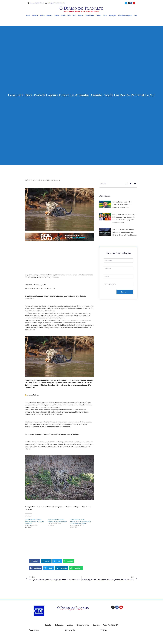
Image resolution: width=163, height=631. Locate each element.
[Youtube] (134, 3)
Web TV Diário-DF (110, 625)
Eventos (96, 625)
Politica (42, 15)
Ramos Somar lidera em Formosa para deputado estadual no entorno (121, 204)
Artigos (70, 625)
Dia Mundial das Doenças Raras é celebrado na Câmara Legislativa (34, 521)
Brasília (28, 15)
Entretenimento (83, 625)
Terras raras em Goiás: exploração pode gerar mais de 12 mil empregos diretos (80, 521)
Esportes (80, 15)
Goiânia (63, 15)
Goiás (69, 15)
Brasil (74, 15)
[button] (35, 568)
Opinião (48, 625)
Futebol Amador (90, 15)
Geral (135, 15)
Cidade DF (35, 15)
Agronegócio (112, 15)
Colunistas (59, 625)
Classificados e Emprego (125, 15)
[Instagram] (129, 3)
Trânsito (57, 15)
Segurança (49, 15)
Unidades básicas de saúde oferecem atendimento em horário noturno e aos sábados (124, 232)
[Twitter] (126, 3)
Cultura (105, 15)
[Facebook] (131, 3)
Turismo (98, 15)
